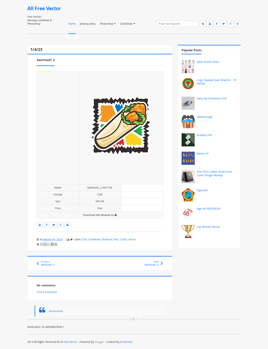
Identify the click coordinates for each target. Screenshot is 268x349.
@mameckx (56, 311)
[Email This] (42, 244)
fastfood (107, 239)
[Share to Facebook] (52, 244)
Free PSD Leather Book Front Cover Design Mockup (214, 173)
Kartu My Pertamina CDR (211, 98)
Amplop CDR (204, 135)
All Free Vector (44, 9)
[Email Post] (67, 239)
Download (94, 239)
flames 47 (202, 153)
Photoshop (106, 23)
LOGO (123, 239)
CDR (84, 239)
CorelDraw (126, 23)
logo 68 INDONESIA (208, 208)
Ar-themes (126, 342)
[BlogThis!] (45, 244)
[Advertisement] (57, 128)
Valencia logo (204, 117)
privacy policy (88, 23)
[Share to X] (49, 244)
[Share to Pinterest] (56, 244)
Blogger (99, 342)
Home (72, 23)
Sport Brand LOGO (208, 61)
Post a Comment (47, 292)
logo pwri (202, 190)
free (116, 239)
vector (132, 239)
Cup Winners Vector (208, 226)
